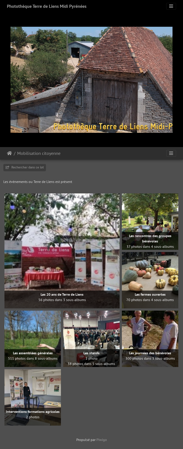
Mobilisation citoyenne (38, 153)
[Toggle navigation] (171, 6)
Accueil (9, 153)
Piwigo (101, 439)
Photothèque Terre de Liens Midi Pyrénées (46, 6)
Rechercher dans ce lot (27, 167)
